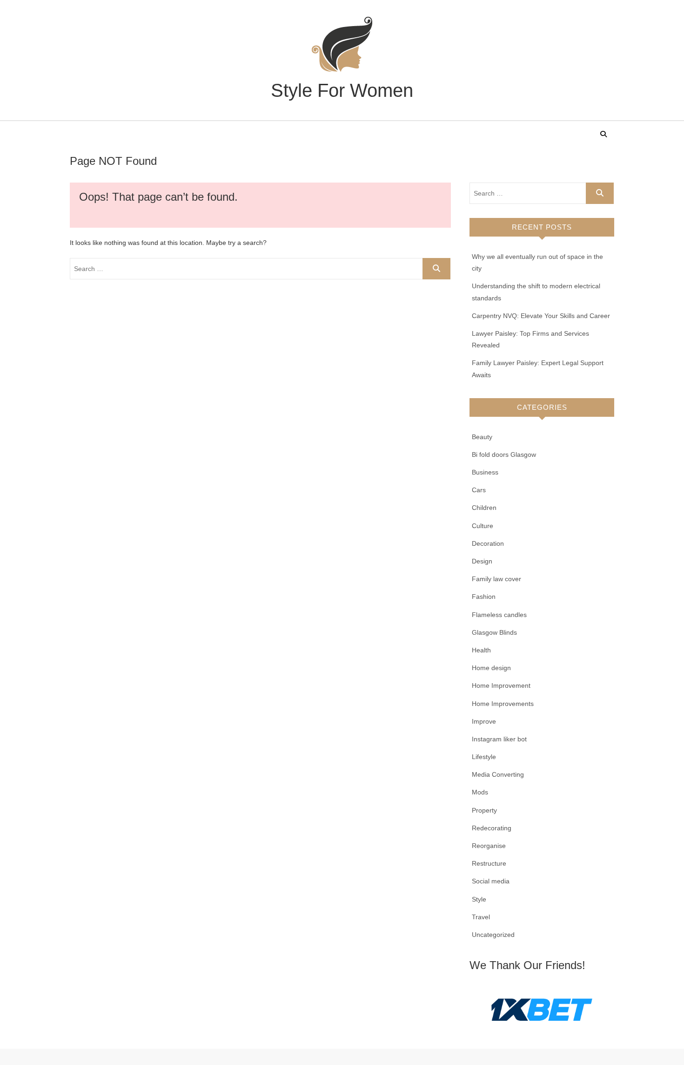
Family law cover (496, 579)
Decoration (488, 543)
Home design (491, 668)
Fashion (484, 596)
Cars (479, 490)
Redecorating (491, 828)
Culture (482, 525)
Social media (491, 881)
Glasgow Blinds (494, 632)
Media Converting (498, 774)
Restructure (489, 863)
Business (485, 472)
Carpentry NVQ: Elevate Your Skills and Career (541, 315)
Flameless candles (499, 614)
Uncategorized (493, 934)
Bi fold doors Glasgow (504, 454)
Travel (481, 917)
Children (484, 507)
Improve (484, 721)
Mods (480, 792)
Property (484, 810)
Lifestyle (484, 756)
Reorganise (489, 845)
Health (481, 650)
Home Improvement (501, 685)
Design (482, 561)
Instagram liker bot (499, 739)
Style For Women (342, 90)
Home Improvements (503, 703)
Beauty (482, 437)
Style (479, 899)
